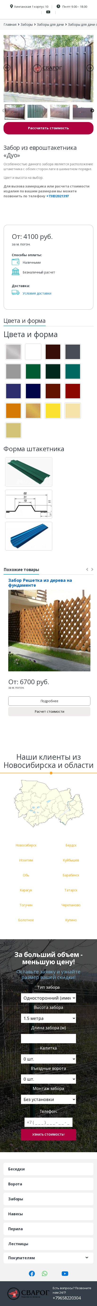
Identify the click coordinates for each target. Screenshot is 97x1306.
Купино (71, 920)
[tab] (25, 322)
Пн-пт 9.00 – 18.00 (74, 6)
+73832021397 (57, 196)
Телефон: (49, 1111)
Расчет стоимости (49, 711)
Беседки (16, 1169)
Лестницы (18, 1243)
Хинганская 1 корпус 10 (31, 6)
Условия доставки (37, 293)
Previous (4, 110)
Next (92, 110)
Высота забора (48, 1007)
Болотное (26, 920)
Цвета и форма (25, 320)
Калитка (48, 1048)
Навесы (15, 1213)
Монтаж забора (48, 1088)
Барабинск (71, 875)
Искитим (26, 860)
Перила (15, 1228)
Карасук (26, 890)
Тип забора (48, 987)
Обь (26, 875)
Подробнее (49, 701)
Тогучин (26, 905)
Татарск (71, 890)
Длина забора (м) (48, 1027)
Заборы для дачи (50, 24)
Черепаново (71, 905)
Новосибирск (26, 845)
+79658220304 (67, 1298)
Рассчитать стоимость (48, 128)
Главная (10, 24)
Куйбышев (71, 860)
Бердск (70, 845)
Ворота (15, 1184)
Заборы (27, 24)
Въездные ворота (48, 1068)
